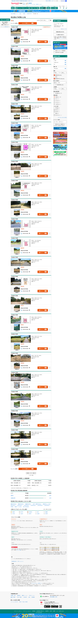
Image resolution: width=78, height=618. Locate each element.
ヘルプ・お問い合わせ (60, 611)
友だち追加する (45, 596)
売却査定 (48, 8)
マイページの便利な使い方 (5, 26)
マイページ (61, 37)
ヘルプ (52, 0)
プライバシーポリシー (18, 611)
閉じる (33, 19)
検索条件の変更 (57, 56)
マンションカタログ (14, 601)
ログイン (24, 4)
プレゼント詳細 (18, 549)
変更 (65, 60)
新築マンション (18, 8)
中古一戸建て (36, 8)
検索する (61, 128)
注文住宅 (41, 8)
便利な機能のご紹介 (53, 596)
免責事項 (47, 611)
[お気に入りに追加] (49, 41)
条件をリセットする (64, 28)
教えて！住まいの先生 (24, 601)
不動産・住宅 (13, 595)
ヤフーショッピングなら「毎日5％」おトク (34, 4)
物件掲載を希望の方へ (41, 611)
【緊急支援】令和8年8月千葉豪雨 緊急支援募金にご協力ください (22, 0)
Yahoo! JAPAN (48, 0)
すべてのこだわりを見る (62, 117)
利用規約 (33, 611)
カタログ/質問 (53, 8)
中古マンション (25, 8)
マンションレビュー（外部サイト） (36, 583)
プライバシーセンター (27, 611)
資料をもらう (42, 41)
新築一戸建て (30, 8)
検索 (66, 1)
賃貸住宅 (13, 8)
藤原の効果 (63, 0)
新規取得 (30, 3)
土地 (45, 8)
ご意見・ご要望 (52, 611)
